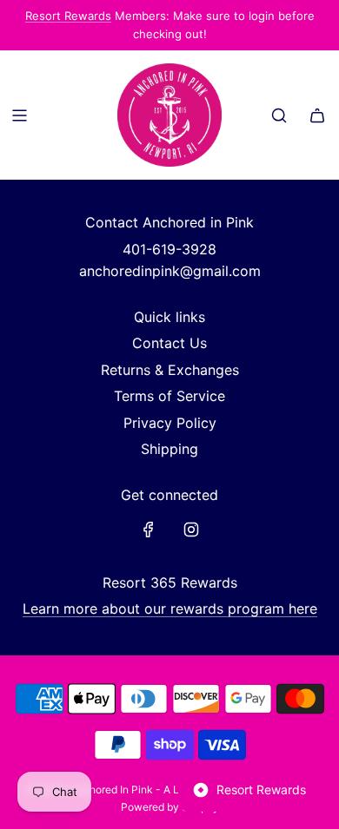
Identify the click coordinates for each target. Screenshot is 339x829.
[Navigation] (19, 115)
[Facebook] (149, 529)
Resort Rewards (68, 16)
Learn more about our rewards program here (170, 608)
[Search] (279, 115)
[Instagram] (191, 529)
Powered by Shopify (170, 806)
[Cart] (317, 115)
